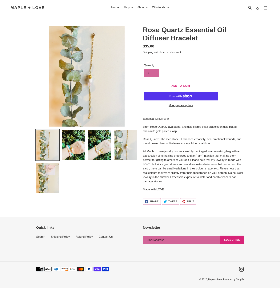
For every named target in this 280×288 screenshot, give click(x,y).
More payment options (181, 105)
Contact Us (106, 236)
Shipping (148, 52)
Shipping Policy (60, 236)
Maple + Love (27, 7)
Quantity (149, 65)
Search (40, 236)
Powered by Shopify (233, 279)
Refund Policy (84, 236)
